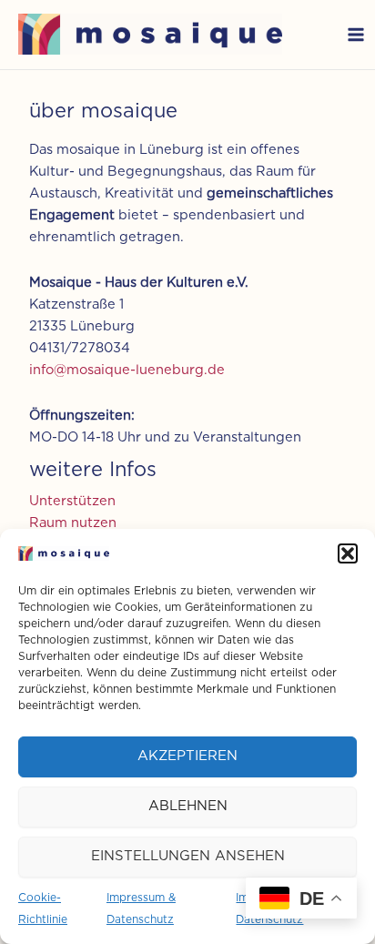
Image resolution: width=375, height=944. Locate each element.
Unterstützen (72, 501)
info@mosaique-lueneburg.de (127, 370)
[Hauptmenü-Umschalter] (356, 34)
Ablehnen (188, 806)
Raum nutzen (73, 523)
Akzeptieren (187, 756)
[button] (348, 553)
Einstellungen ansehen (188, 856)
